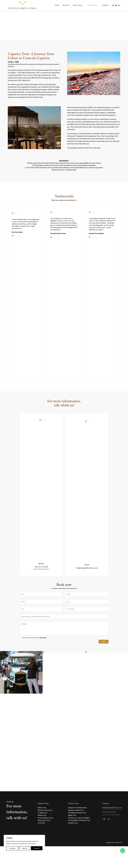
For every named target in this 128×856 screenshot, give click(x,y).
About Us (66, 5)
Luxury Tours (77, 5)
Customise (12, 848)
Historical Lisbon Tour (75, 810)
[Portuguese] (116, 7)
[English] (113, 7)
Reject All (24, 848)
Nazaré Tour (42, 815)
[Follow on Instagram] (104, 819)
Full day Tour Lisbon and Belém (79, 818)
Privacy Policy (43, 637)
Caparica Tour (73, 823)
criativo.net (119, 842)
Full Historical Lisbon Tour (77, 813)
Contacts (105, 5)
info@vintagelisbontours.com (87, 568)
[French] (119, 7)
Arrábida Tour (42, 813)
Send (103, 641)
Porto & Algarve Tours (45, 818)
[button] (122, 850)
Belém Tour (72, 815)
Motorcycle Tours (44, 820)
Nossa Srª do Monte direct (77, 808)
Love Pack (41, 823)
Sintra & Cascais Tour (45, 810)
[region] (24, 843)
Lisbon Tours (92, 5)
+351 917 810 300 (41, 567)
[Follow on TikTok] (108, 819)
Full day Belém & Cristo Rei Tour (79, 820)
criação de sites (110, 842)
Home (57, 5)
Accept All (36, 848)
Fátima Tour (42, 808)
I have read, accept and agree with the (34, 637)
